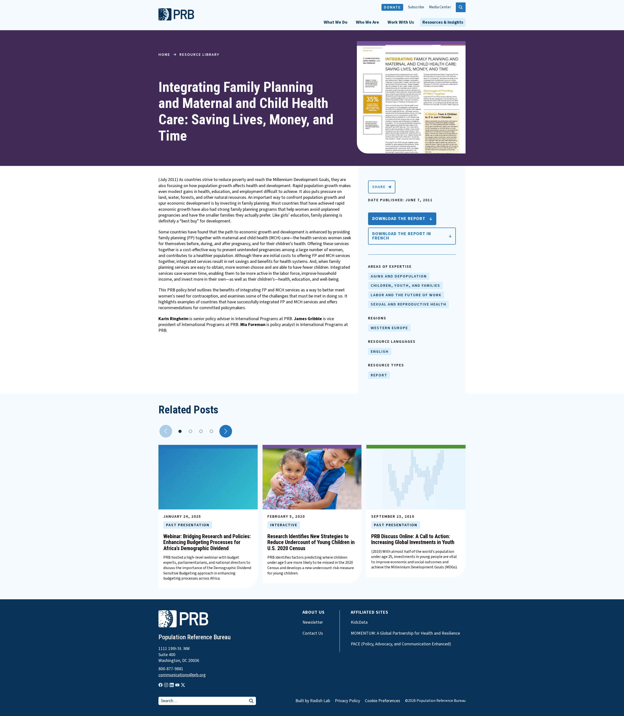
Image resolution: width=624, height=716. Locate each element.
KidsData (359, 622)
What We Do (335, 22)
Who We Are (367, 22)
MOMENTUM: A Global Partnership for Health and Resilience (405, 633)
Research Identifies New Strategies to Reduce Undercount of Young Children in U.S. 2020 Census (311, 542)
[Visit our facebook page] (160, 685)
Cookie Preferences (382, 701)
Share (379, 187)
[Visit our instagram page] (166, 685)
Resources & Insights (442, 22)
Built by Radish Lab (312, 701)
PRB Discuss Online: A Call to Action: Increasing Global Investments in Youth (412, 539)
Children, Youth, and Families (405, 285)
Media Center (440, 7)
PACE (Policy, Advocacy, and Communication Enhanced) (401, 644)
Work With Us (401, 22)
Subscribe (416, 7)
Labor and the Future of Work (406, 295)
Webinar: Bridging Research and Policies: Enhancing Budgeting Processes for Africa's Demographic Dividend (207, 542)
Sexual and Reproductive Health (408, 304)
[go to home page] (176, 19)
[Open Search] (461, 7)
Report (379, 375)
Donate (392, 7)
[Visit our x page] (183, 685)
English (380, 351)
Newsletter (312, 622)
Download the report (398, 219)
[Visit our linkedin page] (172, 685)
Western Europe (389, 328)
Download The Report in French (401, 236)
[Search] (251, 701)
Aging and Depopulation (399, 276)
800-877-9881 (170, 669)
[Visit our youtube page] (177, 685)
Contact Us (312, 633)
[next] (225, 431)
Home (164, 54)
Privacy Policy (347, 701)
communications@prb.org (182, 675)
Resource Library (199, 54)
